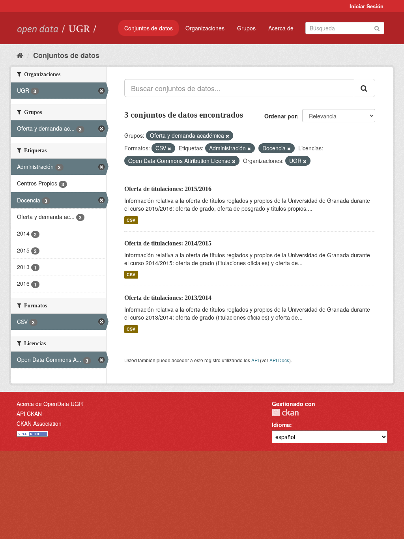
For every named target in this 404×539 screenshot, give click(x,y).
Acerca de (281, 28)
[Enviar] (377, 27)
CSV (131, 220)
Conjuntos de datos (148, 28)
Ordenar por (280, 116)
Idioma (281, 425)
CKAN (285, 412)
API (255, 360)
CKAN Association (39, 423)
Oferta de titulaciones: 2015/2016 (167, 188)
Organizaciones (204, 28)
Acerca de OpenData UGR (50, 404)
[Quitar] (227, 136)
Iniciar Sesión (366, 6)
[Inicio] (20, 55)
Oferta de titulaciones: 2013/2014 (167, 297)
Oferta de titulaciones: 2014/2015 (167, 243)
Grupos (246, 28)
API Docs (279, 360)
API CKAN (29, 413)
